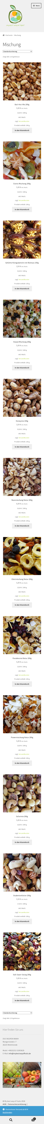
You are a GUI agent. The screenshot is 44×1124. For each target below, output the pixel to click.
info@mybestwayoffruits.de (20, 1053)
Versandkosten (24, 121)
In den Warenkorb (22, 130)
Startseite (9, 35)
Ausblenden (7, 1112)
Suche (11, 1120)
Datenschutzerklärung (17, 1104)
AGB (4, 1104)
